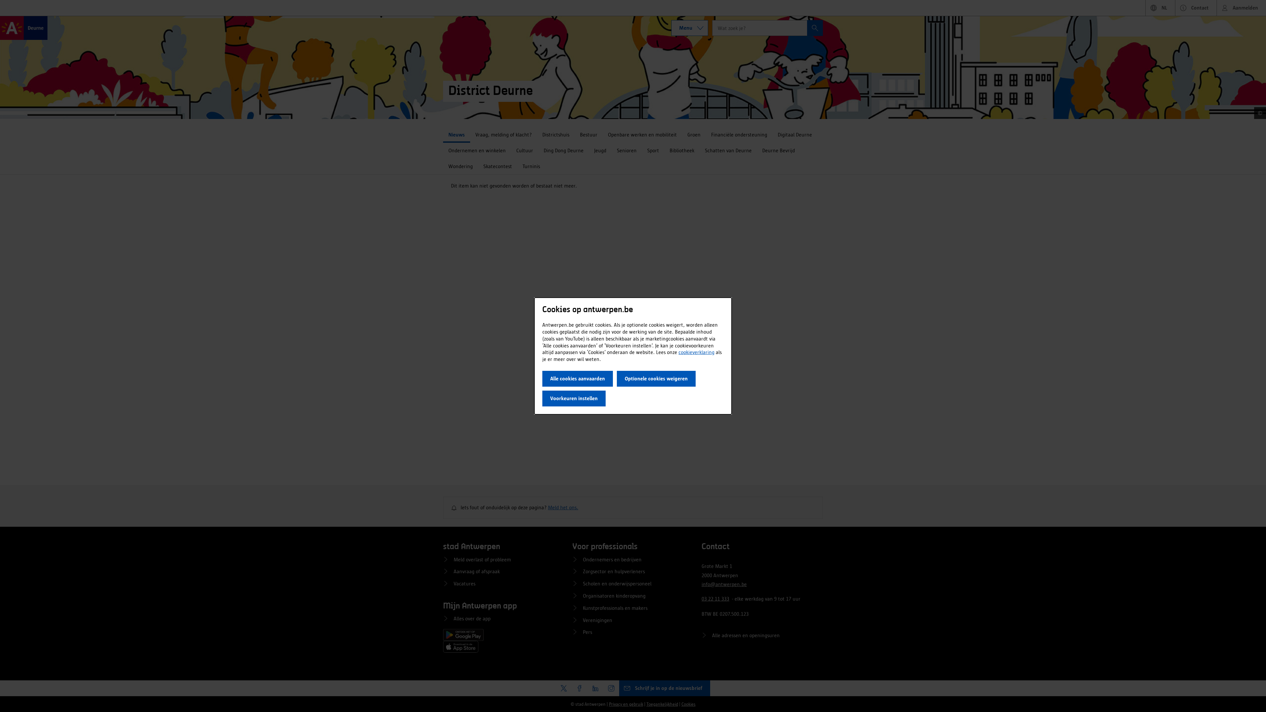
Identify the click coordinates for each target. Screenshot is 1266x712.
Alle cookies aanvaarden (577, 378)
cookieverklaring (696, 352)
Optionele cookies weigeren (656, 378)
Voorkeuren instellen (574, 398)
